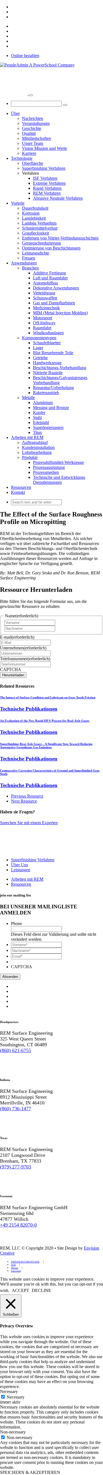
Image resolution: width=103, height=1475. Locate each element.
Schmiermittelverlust (39, 228)
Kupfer (39, 412)
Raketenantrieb (46, 392)
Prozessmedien (46, 472)
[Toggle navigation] (31, 95)
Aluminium (43, 402)
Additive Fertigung (49, 273)
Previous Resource (27, 796)
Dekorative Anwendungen (56, 288)
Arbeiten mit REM (27, 437)
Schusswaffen (45, 297)
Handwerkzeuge (47, 362)
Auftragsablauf (35, 442)
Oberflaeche (32, 163)
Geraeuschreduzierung (41, 243)
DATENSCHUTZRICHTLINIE (25, 1262)
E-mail (17, 637)
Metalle (28, 397)
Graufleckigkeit (35, 233)
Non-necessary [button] (13, 1432)
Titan (37, 432)
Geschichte (31, 128)
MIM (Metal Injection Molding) (60, 312)
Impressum (16, 1271)
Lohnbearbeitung (37, 452)
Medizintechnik (46, 307)
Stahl (37, 417)
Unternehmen (23, 648)
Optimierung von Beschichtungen (51, 248)
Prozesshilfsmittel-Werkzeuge (58, 462)
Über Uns (19, 864)
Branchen (30, 268)
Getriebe (40, 357)
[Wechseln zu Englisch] (13, 6)
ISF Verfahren (45, 178)
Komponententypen (39, 337)
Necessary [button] (9, 1391)
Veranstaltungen (36, 123)
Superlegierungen (48, 427)
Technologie (21, 158)
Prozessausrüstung (49, 467)
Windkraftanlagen (48, 332)
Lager (38, 347)
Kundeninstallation (38, 447)
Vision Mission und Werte (44, 148)
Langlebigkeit (34, 218)
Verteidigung (44, 293)
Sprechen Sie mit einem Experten (29, 822)
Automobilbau (45, 283)
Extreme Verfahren (49, 183)
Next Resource (24, 801)
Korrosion (31, 213)
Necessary (15, 1397)
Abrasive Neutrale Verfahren (58, 198)
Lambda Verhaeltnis (39, 223)
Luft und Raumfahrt (50, 278)
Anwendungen (24, 263)
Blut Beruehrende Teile (53, 352)
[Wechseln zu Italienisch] (13, 16)
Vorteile (17, 203)
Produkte (30, 457)
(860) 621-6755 (15, 1050)
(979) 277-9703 (15, 1167)
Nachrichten (32, 118)
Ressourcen (21, 487)
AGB (13, 1265)
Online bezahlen (25, 55)
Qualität (29, 133)
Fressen (28, 258)
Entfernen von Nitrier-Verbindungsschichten (60, 238)
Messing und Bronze (51, 407)
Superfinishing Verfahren (43, 168)
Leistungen (20, 869)
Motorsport (42, 317)
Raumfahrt (42, 327)
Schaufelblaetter (47, 342)
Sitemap (14, 1268)
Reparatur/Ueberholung (53, 387)
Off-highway (44, 322)
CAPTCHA (10, 669)
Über (15, 113)
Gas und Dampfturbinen (54, 302)
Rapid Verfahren (47, 188)
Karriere (29, 153)
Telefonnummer (25, 658)
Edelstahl (41, 422)
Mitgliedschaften (36, 138)
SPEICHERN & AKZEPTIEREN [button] (30, 1472)
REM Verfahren (47, 193)
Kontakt (18, 492)
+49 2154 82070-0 (18, 1225)
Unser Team (32, 143)
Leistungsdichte (35, 253)
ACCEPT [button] (20, 1290)
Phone (16, 923)
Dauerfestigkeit (35, 208)
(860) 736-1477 (15, 1108)
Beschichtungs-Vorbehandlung (59, 367)
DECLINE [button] (41, 1290)
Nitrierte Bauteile (48, 372)
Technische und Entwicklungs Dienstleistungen (59, 480)
